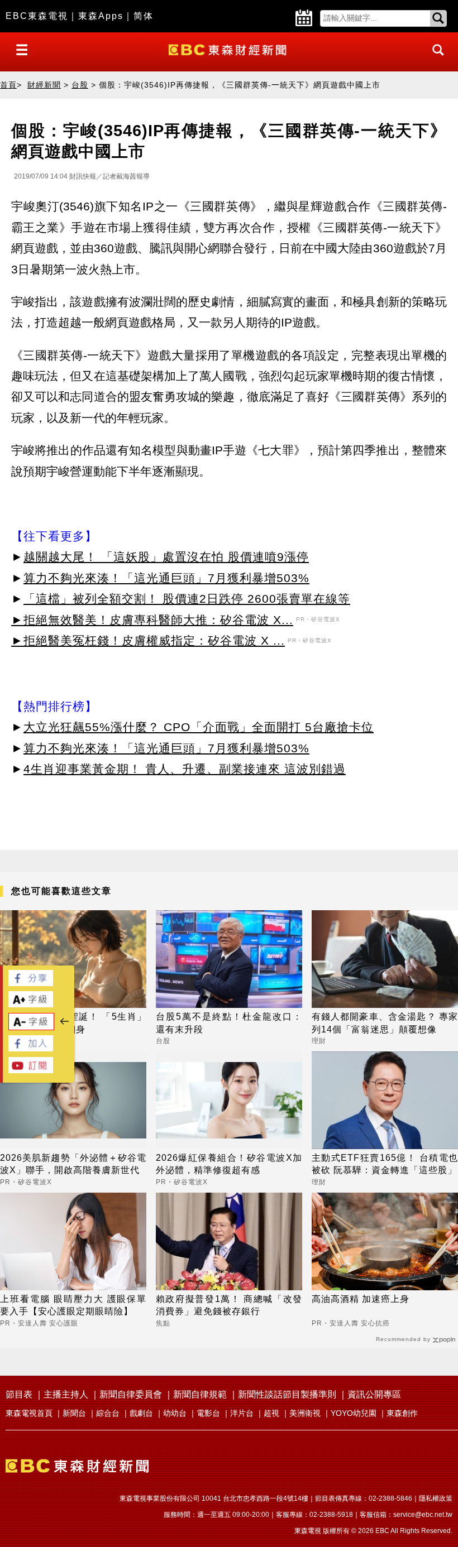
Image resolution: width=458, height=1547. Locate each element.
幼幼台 (175, 1413)
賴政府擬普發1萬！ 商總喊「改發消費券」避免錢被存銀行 (229, 1305)
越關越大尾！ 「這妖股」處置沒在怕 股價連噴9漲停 (166, 556)
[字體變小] (31, 1027)
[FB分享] (30, 983)
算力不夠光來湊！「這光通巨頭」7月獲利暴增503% (166, 577)
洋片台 (242, 1413)
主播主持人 (66, 1394)
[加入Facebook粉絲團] (30, 1048)
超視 (271, 1413)
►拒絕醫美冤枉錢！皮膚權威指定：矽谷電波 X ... (148, 640)
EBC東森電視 (37, 16)
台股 (79, 84)
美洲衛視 (305, 1413)
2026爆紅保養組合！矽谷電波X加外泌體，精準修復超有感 (229, 1164)
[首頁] (229, 49)
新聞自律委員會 (130, 1394)
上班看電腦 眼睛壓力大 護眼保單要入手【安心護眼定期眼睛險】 (73, 1305)
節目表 (19, 1394)
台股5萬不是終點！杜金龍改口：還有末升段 (229, 1023)
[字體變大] (30, 1004)
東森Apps (100, 16)
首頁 (8, 84)
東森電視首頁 (29, 1413)
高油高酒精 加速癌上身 (360, 1299)
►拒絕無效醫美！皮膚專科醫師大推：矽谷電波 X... (152, 619)
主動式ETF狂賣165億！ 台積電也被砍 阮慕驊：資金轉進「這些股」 (385, 1164)
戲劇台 (141, 1413)
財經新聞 (44, 84)
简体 (143, 16)
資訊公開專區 (374, 1394)
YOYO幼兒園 (353, 1413)
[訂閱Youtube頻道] (30, 1070)
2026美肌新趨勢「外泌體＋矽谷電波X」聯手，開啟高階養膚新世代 (73, 1164)
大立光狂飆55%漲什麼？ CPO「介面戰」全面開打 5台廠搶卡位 (198, 726)
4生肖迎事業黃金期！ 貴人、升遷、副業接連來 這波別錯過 (184, 768)
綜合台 (108, 1413)
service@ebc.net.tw (422, 1515)
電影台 (208, 1413)
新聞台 (74, 1413)
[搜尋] (435, 60)
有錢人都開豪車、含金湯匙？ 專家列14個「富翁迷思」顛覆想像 (385, 1023)
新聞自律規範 (200, 1394)
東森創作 (402, 1413)
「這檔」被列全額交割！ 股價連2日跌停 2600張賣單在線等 (186, 598)
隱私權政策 (435, 1498)
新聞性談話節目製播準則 (287, 1394)
